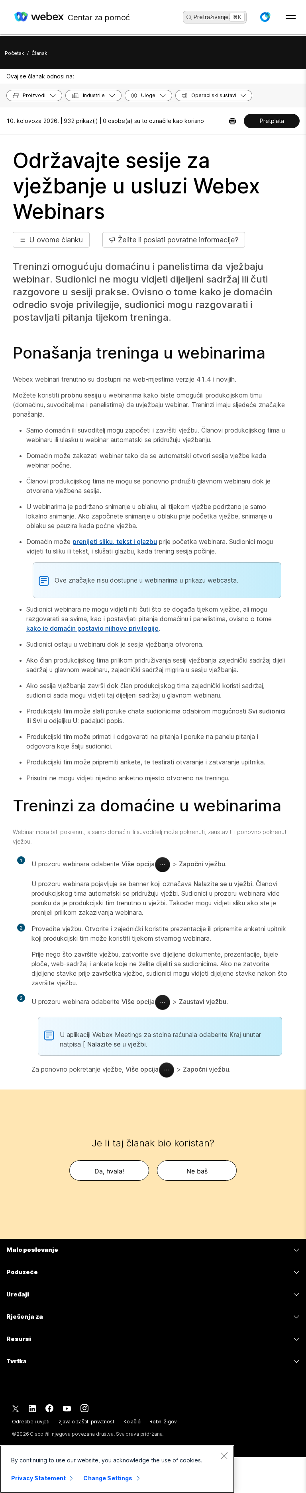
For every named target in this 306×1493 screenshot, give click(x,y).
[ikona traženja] (189, 17)
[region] (117, 1469)
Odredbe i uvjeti (30, 1422)
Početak (14, 53)
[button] (265, 17)
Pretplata (272, 120)
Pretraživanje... (213, 17)
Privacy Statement (38, 1478)
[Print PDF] (232, 121)
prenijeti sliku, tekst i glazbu (115, 542)
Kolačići (132, 1422)
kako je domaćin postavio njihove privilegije (92, 628)
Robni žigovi (163, 1422)
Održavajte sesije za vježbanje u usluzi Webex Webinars (136, 186)
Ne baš (197, 1171)
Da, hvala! (109, 1171)
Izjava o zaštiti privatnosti (86, 1422)
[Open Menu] (290, 17)
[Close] (224, 1456)
